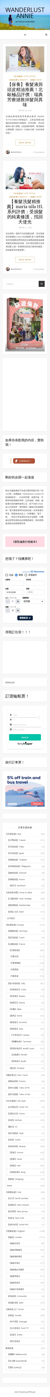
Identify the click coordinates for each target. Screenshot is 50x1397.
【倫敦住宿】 (15, 1243)
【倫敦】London (14, 1237)
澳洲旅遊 (9, 1348)
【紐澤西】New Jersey (17, 1211)
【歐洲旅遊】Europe (14, 924)
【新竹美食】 (15, 1341)
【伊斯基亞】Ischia (17, 989)
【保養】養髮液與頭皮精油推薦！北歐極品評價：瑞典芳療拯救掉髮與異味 (25, 94)
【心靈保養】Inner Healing (19, 898)
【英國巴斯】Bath (15, 1302)
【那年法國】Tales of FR (18, 1087)
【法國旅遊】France (16, 944)
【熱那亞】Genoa (17, 1002)
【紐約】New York (15, 1218)
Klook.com (10, 682)
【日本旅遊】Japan (15, 853)
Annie (9, 1185)
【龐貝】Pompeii (16, 1068)
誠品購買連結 (31, 348)
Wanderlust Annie (25, 13)
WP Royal (31, 1392)
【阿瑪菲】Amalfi (18, 1061)
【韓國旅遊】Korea (16, 879)
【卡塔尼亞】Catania (20, 1035)
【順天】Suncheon (17, 885)
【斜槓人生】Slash (15, 911)
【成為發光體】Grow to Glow (18, 892)
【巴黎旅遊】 (15, 950)
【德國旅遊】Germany (17, 931)
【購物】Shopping (15, 1179)
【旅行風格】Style (15, 1133)
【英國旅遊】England (15, 1231)
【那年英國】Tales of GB (18, 1094)
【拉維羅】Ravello (19, 1054)
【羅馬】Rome (15, 1015)
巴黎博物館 (16, 962)
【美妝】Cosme (16, 1152)
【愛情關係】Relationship (18, 905)
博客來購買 (19, 348)
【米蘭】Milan (15, 1009)
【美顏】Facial (15, 1159)
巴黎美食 (15, 976)
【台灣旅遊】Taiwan (16, 840)
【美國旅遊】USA (13, 1192)
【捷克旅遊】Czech (16, 937)
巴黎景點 (15, 969)
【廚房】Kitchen (14, 1120)
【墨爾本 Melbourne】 (17, 1354)
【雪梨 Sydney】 (14, 1367)
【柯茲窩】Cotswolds (17, 1296)
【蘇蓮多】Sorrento (18, 1022)
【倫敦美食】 (15, 1282)
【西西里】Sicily (16, 1028)
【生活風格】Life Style (24, 76)
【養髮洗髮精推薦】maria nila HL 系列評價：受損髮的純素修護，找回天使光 (25, 211)
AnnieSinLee (16, 152)
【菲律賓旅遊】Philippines (19, 866)
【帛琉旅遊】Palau (15, 846)
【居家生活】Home (16, 1113)
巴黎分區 (15, 956)
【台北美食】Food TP (19, 1328)
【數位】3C (12, 1126)
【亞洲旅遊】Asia (13, 834)
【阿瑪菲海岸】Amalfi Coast (21, 1048)
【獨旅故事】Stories (16, 1081)
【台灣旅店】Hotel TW (17, 1107)
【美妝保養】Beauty (18, 80)
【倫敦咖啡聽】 (16, 1256)
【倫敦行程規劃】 (17, 1289)
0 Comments (38, 152)
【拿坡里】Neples (17, 996)
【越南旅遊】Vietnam (17, 872)
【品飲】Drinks (16, 1334)
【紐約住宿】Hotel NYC (18, 1224)
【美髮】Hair (35, 80)
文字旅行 (11, 918)
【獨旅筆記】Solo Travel (16, 1075)
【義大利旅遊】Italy (16, 983)
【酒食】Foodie (14, 1315)
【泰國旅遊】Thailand (17, 859)
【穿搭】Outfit (14, 1139)
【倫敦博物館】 (16, 1249)
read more (25, 142)
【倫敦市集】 (15, 1263)
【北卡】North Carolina (17, 1198)
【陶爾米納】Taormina (21, 1041)
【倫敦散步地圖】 (17, 1269)
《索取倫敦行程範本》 (25, 541)
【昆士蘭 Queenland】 (17, 1360)
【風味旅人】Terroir (14, 1309)
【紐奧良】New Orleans (18, 1204)
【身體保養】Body (17, 1172)
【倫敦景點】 (15, 1276)
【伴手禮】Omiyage (18, 1321)
